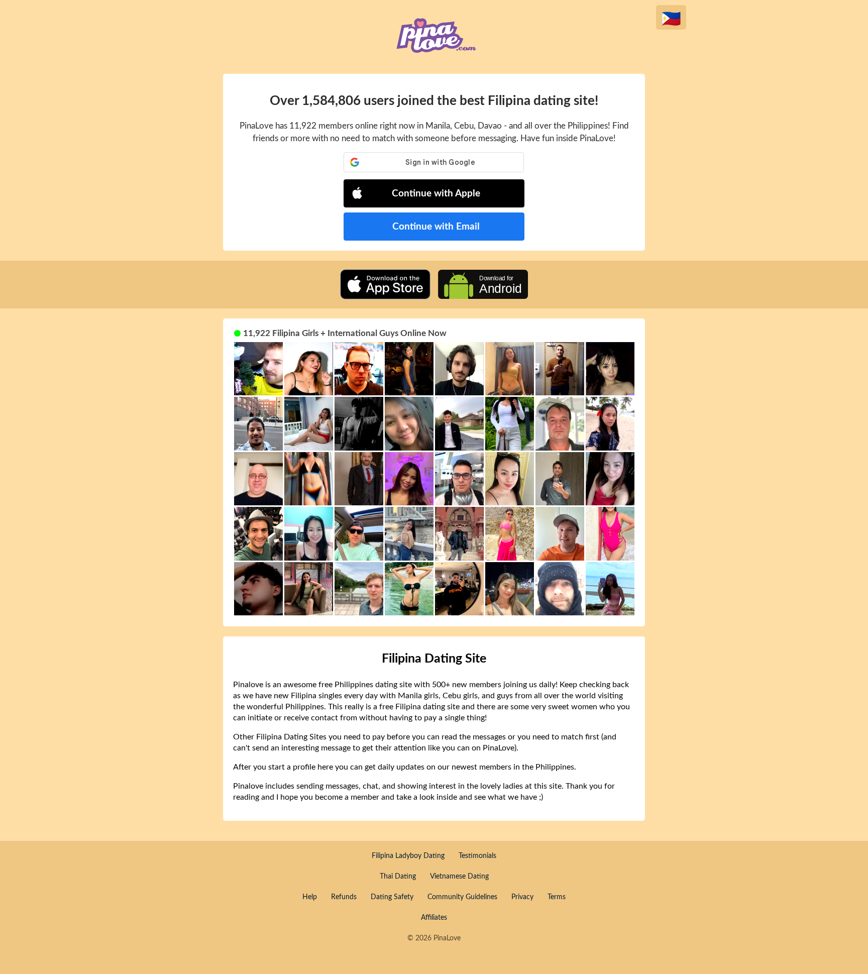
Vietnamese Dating (459, 876)
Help (309, 897)
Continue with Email (436, 227)
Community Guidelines (462, 897)
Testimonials (477, 855)
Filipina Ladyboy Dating (408, 855)
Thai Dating (398, 876)
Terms (557, 897)
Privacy (522, 897)
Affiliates (434, 917)
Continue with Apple (436, 193)
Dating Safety (392, 897)
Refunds (344, 897)
